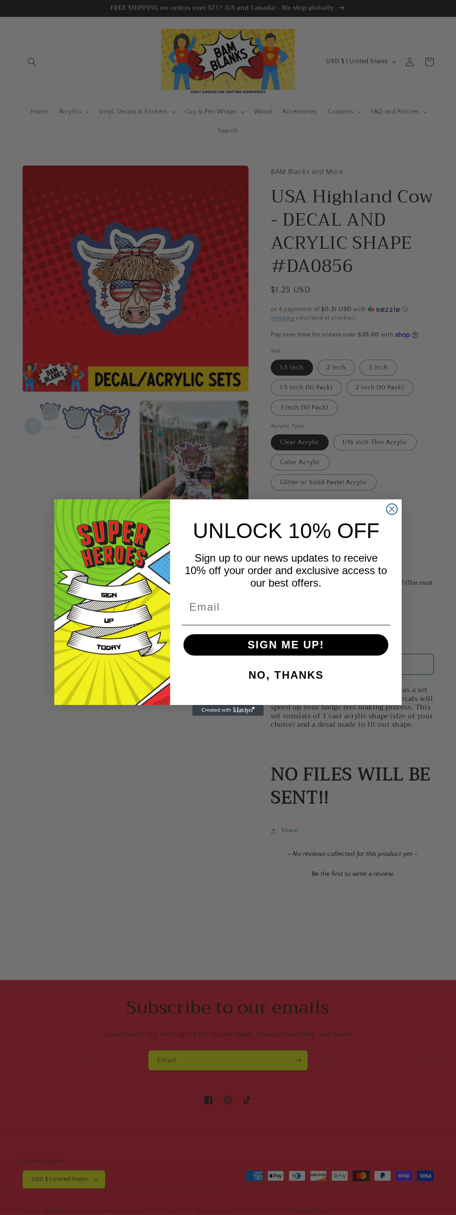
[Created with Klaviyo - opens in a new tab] (228, 710)
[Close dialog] (392, 509)
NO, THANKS (286, 675)
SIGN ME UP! (286, 645)
